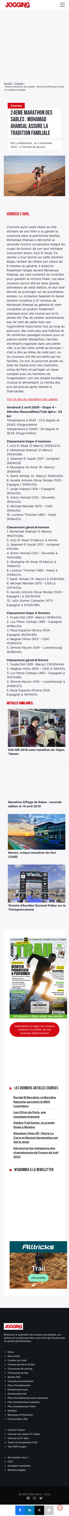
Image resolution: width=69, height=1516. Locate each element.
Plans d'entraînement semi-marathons (28, 1397)
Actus (11, 1351)
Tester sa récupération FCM (22, 1442)
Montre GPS (14, 1377)
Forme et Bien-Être (18, 1419)
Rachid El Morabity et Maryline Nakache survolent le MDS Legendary (34, 1102)
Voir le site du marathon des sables (32, 399)
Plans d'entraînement (19, 1385)
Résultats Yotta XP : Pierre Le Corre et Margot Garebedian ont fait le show (35, 1138)
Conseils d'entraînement (21, 1381)
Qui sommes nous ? (18, 1457)
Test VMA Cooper (17, 1446)
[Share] (20, 1510)
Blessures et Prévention (20, 1414)
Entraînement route (18, 1389)
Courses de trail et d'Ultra (21, 1364)
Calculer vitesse (16, 1429)
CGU (10, 1461)
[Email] (49, 1510)
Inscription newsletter (19, 1465)
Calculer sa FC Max (18, 1438)
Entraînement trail (17, 1393)
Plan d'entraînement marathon (24, 1402)
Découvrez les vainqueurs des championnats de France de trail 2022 (35, 1152)
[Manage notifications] (60, 1508)
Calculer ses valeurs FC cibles (24, 1434)
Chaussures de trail (18, 1372)
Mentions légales (17, 1469)
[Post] (39, 1510)
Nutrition (12, 1410)
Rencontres (14, 1356)
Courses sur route (17, 1360)
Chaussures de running (20, 1368)
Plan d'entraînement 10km (22, 1406)
